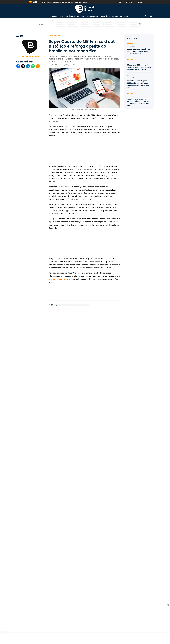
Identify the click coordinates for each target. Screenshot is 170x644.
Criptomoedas (54, 36)
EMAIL (140, 2)
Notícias (69, 16)
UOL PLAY (78, 2)
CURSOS (71, 2)
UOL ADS (85, 2)
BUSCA (119, 2)
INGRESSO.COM (46, 2)
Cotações (81, 16)
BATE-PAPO (130, 2)
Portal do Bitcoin (85, 9)
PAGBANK (63, 2)
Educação (104, 16)
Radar (85, 305)
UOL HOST (55, 2)
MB (52, 115)
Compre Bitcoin (58, 16)
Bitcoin (115, 16)
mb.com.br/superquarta (59, 279)
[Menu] (151, 16)
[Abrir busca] (146, 16)
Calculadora (92, 16)
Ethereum (124, 16)
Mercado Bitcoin (76, 305)
